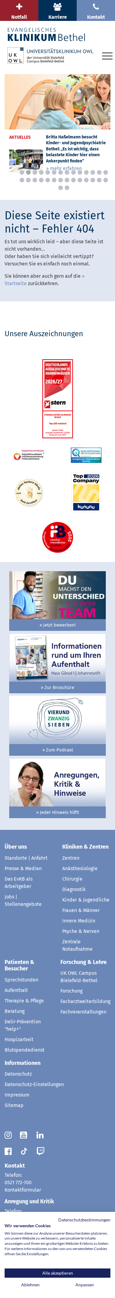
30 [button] (67, 187)
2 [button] (28, 172)
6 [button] (54, 172)
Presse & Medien (23, 868)
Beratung (15, 1011)
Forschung (71, 991)
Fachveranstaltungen (83, 1012)
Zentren (70, 858)
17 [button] (35, 180)
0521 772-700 (18, 1182)
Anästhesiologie (80, 868)
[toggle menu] (107, 55)
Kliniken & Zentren (85, 846)
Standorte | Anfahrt (26, 858)
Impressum (17, 1095)
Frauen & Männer (81, 910)
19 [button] (47, 180)
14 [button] (105, 172)
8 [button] (67, 172)
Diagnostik (74, 889)
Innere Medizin (78, 921)
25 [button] (86, 180)
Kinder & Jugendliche (85, 900)
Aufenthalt (16, 990)
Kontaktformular (23, 1190)
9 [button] (73, 172)
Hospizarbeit (19, 1039)
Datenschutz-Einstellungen (34, 1084)
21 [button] (60, 180)
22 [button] (67, 180)
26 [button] (92, 180)
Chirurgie (72, 879)
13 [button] (99, 172)
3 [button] (35, 172)
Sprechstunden (21, 980)
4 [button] (41, 172)
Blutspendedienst (24, 1050)
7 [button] (60, 172)
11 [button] (86, 172)
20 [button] (54, 180)
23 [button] (73, 180)
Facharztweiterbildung (85, 1001)
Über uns (16, 846)
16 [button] (28, 180)
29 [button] (60, 187)
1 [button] (22, 172)
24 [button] (80, 180)
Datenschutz (18, 1074)
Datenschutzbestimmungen (84, 1219)
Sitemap (14, 1105)
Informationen (22, 1063)
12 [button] (92, 172)
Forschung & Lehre (83, 962)
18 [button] (41, 180)
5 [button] (47, 172)
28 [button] (105, 180)
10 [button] (80, 172)
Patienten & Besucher (19, 965)
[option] (57, 125)
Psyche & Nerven (80, 931)
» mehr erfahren (64, 168)
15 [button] (22, 180)
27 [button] (99, 180)
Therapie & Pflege (24, 1001)
